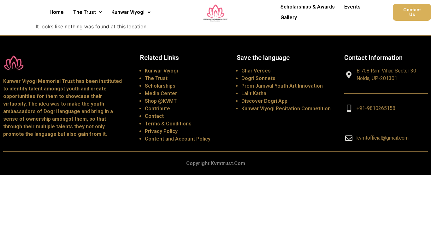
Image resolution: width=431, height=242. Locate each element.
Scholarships (160, 86)
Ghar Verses (256, 71)
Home (57, 12)
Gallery (288, 17)
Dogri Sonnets (258, 78)
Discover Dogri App (264, 101)
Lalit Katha (253, 93)
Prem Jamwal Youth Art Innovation (282, 86)
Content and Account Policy (177, 139)
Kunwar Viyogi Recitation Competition (286, 109)
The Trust (84, 12)
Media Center (161, 93)
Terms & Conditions (168, 124)
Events (352, 7)
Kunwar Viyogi (128, 12)
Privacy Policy (161, 131)
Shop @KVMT (161, 101)
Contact (154, 116)
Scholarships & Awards (307, 7)
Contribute (157, 109)
